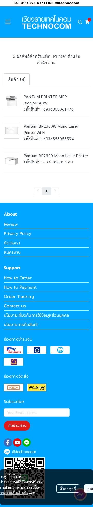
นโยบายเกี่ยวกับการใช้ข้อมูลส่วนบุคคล (36, 315)
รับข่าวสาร (17, 426)
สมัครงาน (12, 252)
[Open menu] (8, 22)
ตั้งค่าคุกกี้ (68, 488)
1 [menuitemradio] (46, 190)
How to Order (18, 278)
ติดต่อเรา (12, 243)
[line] (26, 442)
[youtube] (17, 442)
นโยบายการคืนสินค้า (21, 325)
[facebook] (8, 442)
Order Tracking (19, 297)
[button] (80, 22)
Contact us (15, 306)
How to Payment (20, 287)
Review (11, 224)
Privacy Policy (17, 234)
